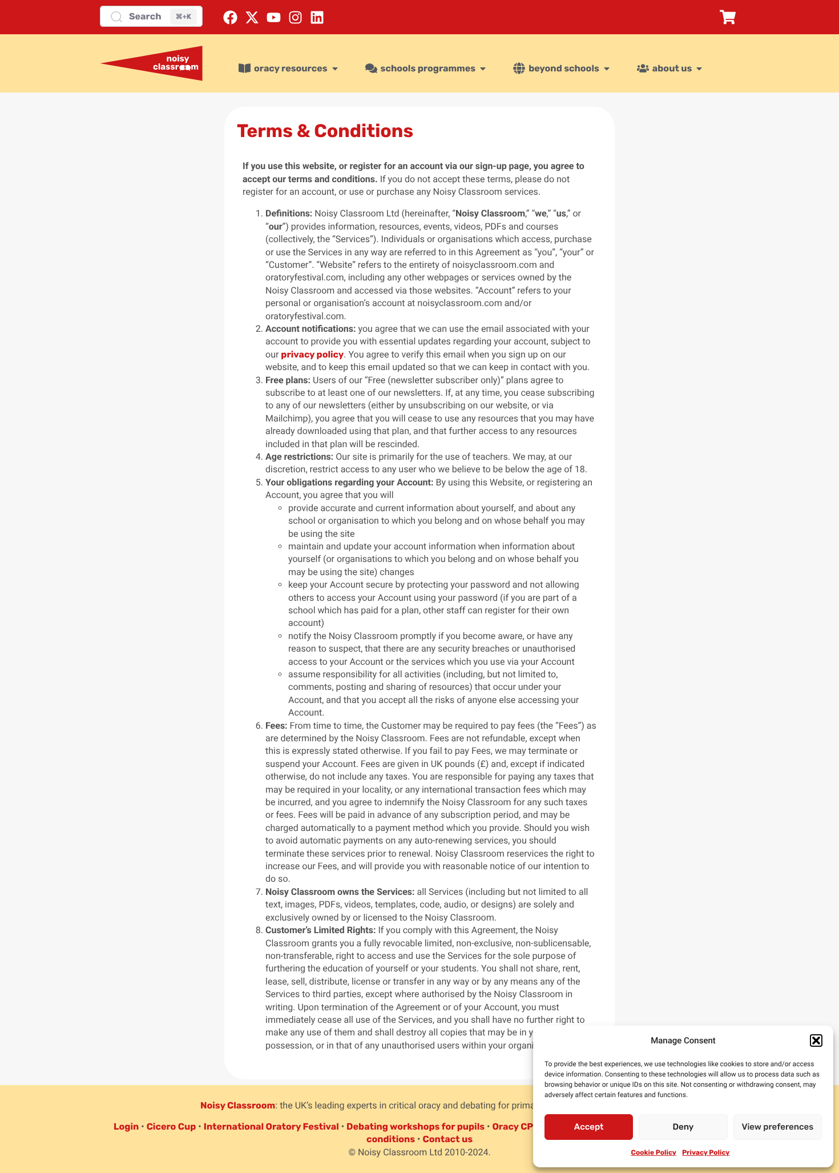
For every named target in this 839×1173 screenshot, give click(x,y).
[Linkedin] (317, 17)
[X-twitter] (252, 17)
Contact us (447, 1139)
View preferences (777, 1127)
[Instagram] (295, 17)
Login (126, 1126)
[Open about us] (699, 68)
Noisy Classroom (237, 1105)
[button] (816, 1040)
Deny (683, 1127)
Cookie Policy (653, 1152)
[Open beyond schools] (606, 68)
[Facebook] (230, 17)
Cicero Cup (171, 1126)
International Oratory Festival (271, 1126)
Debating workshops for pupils (415, 1126)
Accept (589, 1127)
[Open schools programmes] (482, 68)
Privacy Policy (705, 1152)
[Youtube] (274, 17)
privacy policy (312, 354)
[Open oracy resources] (335, 68)
